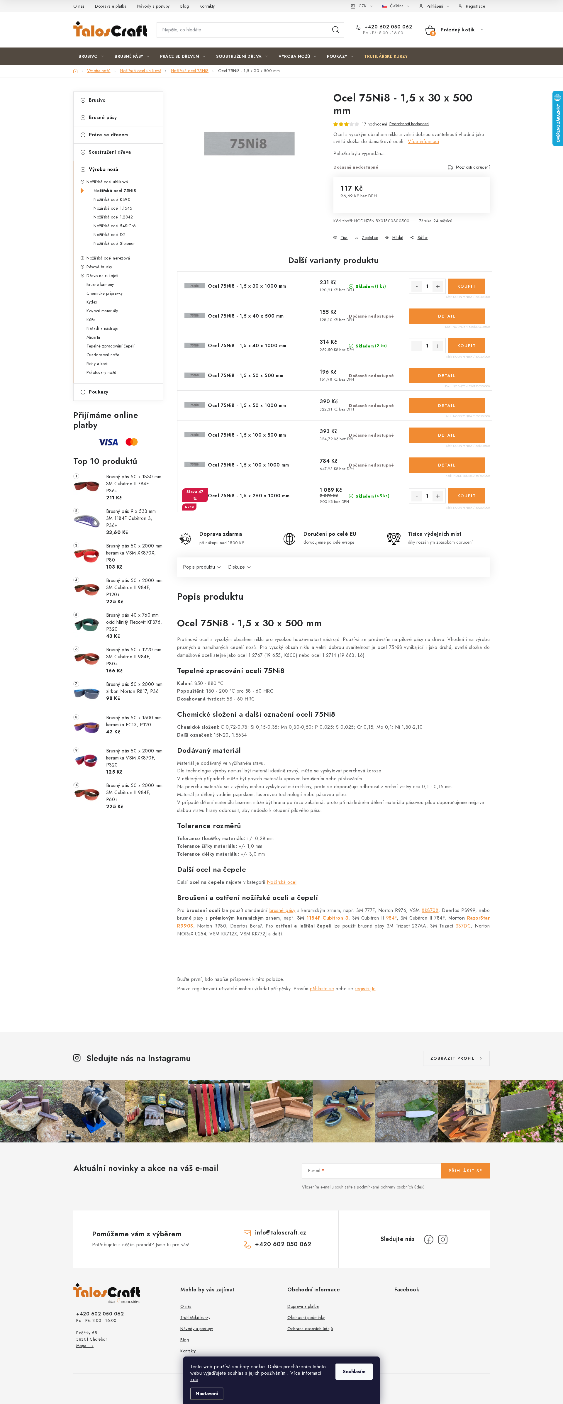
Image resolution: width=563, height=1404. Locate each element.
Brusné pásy (103, 117)
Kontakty (207, 6)
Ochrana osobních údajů (310, 1329)
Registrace (475, 6)
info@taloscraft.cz (280, 1232)
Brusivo (97, 100)
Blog (184, 6)
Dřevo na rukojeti (102, 276)
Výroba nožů (103, 169)
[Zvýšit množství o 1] (438, 286)
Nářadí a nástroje (102, 328)
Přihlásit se (465, 1171)
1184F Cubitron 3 (327, 918)
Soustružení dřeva (110, 152)
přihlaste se (322, 988)
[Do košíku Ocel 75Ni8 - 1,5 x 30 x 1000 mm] (466, 286)
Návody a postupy (153, 6)
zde (194, 1379)
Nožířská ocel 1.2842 (113, 217)
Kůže (91, 320)
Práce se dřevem (108, 134)
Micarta (93, 337)
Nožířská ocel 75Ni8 (115, 191)
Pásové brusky (99, 267)
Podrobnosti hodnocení (409, 123)
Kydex (92, 302)
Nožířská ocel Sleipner (114, 243)
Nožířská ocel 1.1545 (113, 208)
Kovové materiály (102, 311)
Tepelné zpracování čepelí (111, 346)
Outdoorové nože (103, 355)
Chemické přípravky (105, 293)
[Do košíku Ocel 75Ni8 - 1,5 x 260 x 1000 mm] (466, 495)
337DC (463, 926)
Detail (447, 316)
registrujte (365, 988)
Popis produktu (199, 567)
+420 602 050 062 (387, 27)
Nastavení (207, 1393)
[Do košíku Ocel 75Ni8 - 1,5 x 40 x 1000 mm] (466, 345)
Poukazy (98, 392)
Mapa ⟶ (85, 1346)
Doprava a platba (110, 6)
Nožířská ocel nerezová (108, 258)
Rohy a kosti (97, 364)
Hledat (336, 30)
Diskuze (236, 567)
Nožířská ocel (282, 882)
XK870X (430, 910)
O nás (78, 6)
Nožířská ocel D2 (110, 235)
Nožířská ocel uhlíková (107, 182)
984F (391, 918)
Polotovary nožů (101, 372)
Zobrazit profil (452, 1058)
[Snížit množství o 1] (416, 286)
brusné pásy (282, 910)
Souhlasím (354, 1371)
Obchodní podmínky (306, 1317)
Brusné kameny (100, 284)
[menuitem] (91, 56)
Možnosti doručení (473, 167)
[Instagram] (442, 1239)
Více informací (423, 141)
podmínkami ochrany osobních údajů (391, 1187)
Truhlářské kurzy (195, 1317)
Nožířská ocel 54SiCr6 (115, 226)
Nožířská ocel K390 (112, 199)
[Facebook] (428, 1239)
